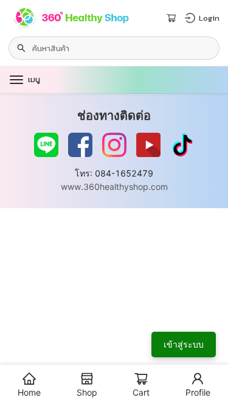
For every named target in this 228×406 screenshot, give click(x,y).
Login (209, 18)
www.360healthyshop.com (114, 186)
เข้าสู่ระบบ (184, 344)
